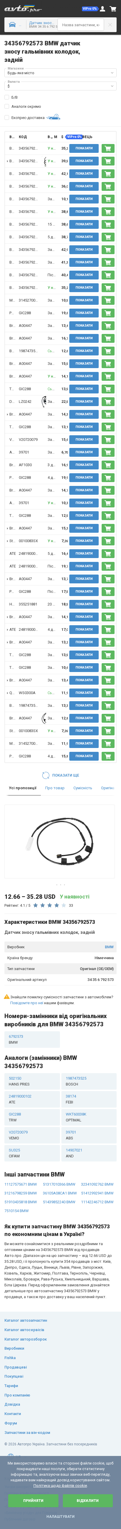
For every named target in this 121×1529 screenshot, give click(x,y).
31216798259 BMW (20, 1193)
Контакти (12, 1413)
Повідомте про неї (26, 1003)
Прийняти (33, 1501)
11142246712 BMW (97, 1202)
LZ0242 (25, 401)
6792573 (16, 1039)
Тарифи (11, 1386)
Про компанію (17, 1395)
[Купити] (108, 148)
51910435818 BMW (20, 1202)
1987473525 (29, 351)
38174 (71, 1099)
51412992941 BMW (97, 1193)
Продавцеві (15, 1367)
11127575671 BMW (20, 1184)
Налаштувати (60, 1517)
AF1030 (25, 465)
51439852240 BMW (59, 1202)
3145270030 (29, 300)
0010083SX (28, 541)
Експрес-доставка (28, 117)
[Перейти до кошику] (113, 8)
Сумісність (82, 788)
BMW (109, 947)
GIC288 (25, 313)
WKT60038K (76, 1117)
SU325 (14, 1153)
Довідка (12, 1404)
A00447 (25, 325)
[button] (90, 8)
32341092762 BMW (97, 1184)
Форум (10, 1423)
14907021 (74, 1153)
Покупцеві (13, 1376)
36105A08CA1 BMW (60, 1193)
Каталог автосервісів (24, 1330)
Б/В (14, 97)
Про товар (55, 788)
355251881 (28, 604)
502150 (19, 1081)
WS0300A (27, 693)
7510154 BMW (16, 1211)
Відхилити (88, 1501)
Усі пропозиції (22, 788)
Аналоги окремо (26, 106)
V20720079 (28, 439)
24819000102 (30, 553)
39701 (24, 452)
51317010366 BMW (59, 1184)
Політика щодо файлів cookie (60, 1485)
